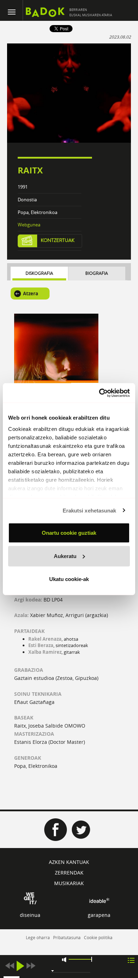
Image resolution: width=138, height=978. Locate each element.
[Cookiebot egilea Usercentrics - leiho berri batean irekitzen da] (99, 392)
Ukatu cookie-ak (69, 579)
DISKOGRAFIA (39, 274)
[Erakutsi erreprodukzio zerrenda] (131, 959)
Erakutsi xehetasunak (89, 510)
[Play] (20, 965)
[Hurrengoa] (30, 965)
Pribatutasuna (67, 937)
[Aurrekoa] (9, 965)
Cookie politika (98, 937)
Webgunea (29, 224)
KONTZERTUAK (58, 240)
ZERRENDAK (69, 872)
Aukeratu (65, 556)
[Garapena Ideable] (99, 900)
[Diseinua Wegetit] (30, 897)
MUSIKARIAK (69, 883)
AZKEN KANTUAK (69, 862)
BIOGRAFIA (96, 274)
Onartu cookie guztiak (69, 533)
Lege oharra (38, 937)
